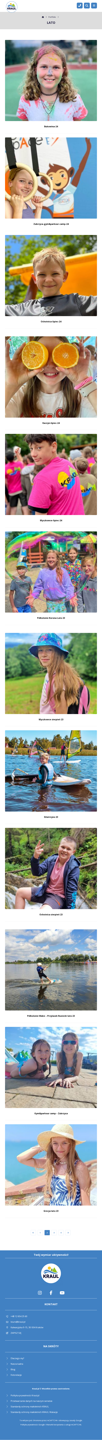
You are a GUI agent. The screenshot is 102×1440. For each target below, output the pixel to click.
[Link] (80, 5)
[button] (94, 5)
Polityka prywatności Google (32, 1424)
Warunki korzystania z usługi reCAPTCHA (63, 1424)
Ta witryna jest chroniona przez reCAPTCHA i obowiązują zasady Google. (51, 1420)
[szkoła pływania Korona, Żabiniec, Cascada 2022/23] (11, 7)
